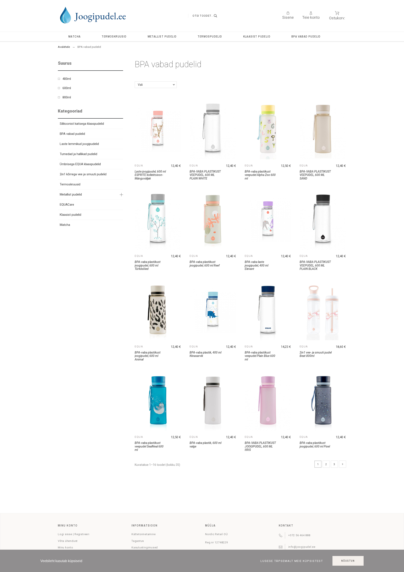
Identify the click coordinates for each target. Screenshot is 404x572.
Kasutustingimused (145, 547)
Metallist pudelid (71, 194)
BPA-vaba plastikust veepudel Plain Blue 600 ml (260, 356)
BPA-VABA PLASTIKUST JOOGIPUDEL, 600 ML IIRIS (260, 446)
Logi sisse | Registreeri (73, 534)
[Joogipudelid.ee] (93, 15)
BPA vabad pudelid (72, 134)
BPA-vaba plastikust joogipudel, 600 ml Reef (205, 263)
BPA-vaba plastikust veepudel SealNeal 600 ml (149, 446)
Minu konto (65, 547)
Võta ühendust (68, 541)
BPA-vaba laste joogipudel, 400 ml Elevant (256, 265)
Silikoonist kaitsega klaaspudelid (82, 124)
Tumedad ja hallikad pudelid (78, 154)
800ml (66, 97)
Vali (140, 84)
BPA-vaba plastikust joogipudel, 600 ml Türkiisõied (148, 265)
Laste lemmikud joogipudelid (79, 144)
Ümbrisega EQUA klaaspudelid (80, 164)
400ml (66, 79)
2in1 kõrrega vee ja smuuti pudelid (83, 174)
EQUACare (67, 204)
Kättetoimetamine (143, 534)
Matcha (65, 225)
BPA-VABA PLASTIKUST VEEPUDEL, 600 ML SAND (315, 175)
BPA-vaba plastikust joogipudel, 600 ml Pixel (315, 444)
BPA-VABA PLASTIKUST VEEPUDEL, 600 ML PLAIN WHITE (205, 175)
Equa (139, 165)
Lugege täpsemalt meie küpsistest (291, 561)
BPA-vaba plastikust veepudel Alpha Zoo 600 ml (260, 175)
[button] (120, 63)
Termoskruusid (70, 184)
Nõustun (348, 561)
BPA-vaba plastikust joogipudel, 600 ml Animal (148, 356)
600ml (66, 88)
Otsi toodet (218, 16)
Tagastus (138, 541)
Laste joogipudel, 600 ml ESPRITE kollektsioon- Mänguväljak (150, 175)
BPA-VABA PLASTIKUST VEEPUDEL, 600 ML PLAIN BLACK (315, 265)
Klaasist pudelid (70, 215)
